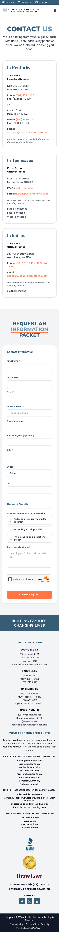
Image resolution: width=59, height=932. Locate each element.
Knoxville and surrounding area (29, 807)
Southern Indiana (29, 817)
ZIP (9, 483)
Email (10, 392)
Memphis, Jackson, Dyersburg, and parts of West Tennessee (29, 799)
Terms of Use (32, 924)
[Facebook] (22, 901)
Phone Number (15, 406)
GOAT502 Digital (35, 928)
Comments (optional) (18, 547)
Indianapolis (29, 821)
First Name (13, 360)
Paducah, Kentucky (29, 784)
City (10, 450)
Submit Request (29, 594)
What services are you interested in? (27, 513)
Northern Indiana (30, 827)
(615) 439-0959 (24, 188)
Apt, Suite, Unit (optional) (20, 435)
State (11, 466)
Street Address (15, 421)
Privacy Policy (16, 924)
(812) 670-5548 (25, 263)
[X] (29, 901)
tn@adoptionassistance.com (31, 193)
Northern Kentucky (29, 770)
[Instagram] (37, 901)
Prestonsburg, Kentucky (29, 774)
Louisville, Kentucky (29, 767)
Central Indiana (29, 824)
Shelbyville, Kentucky (30, 777)
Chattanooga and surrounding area (29, 803)
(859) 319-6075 (24, 119)
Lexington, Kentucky (29, 764)
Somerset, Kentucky (29, 780)
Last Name (13, 377)
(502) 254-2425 (25, 95)
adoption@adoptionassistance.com (27, 132)
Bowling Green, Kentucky (30, 760)
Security (45, 924)
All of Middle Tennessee (29, 794)
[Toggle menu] (55, 10)
